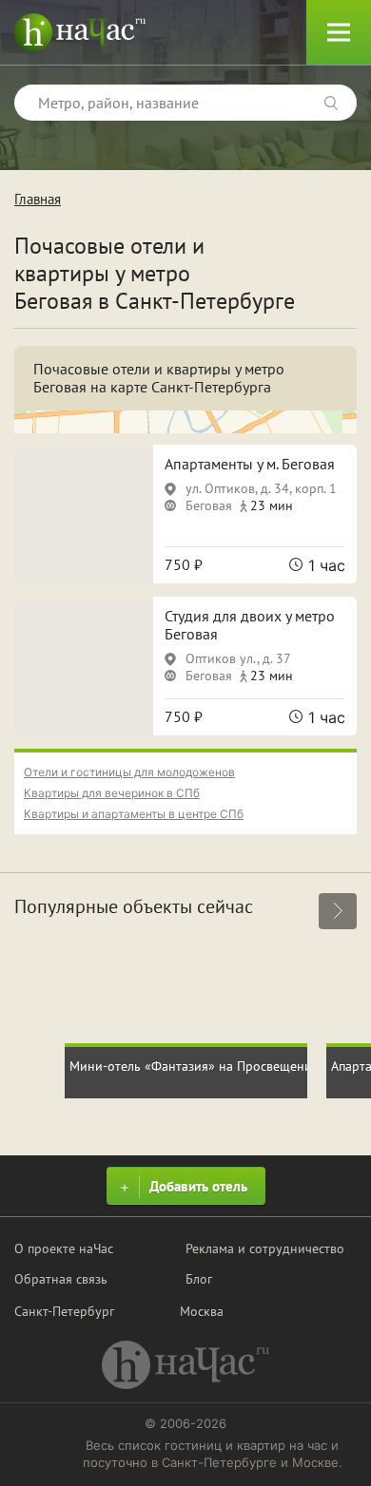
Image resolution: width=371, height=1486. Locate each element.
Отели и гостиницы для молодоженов (129, 772)
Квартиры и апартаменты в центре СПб (134, 814)
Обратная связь (60, 1278)
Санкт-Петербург (64, 1311)
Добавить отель (198, 1186)
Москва (202, 1311)
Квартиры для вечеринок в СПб (112, 793)
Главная (37, 199)
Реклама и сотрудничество (265, 1248)
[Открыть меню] (338, 32)
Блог (199, 1278)
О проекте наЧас (63, 1248)
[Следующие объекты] (338, 911)
